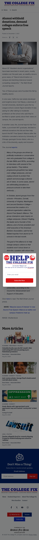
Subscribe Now (19, 280)
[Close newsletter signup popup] (33, 256)
